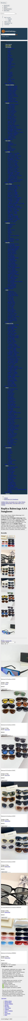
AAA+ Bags (9, 184)
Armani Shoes (11, 436)
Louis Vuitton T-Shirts (13, 324)
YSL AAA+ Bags (12, 191)
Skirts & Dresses (12, 91)
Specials (7, 1005)
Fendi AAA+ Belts (12, 163)
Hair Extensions (11, 149)
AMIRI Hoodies (12, 252)
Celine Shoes (11, 432)
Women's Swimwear (13, 89)
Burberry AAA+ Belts (13, 170)
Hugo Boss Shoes (12, 442)
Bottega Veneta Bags (13, 216)
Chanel (9, 52)
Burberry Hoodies (12, 253)
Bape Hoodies (11, 276)
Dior (9, 51)
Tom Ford (7, 729)
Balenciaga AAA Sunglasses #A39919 (8, 816)
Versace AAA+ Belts (13, 161)
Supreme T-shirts (12, 379)
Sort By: (3, 642)
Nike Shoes (10, 408)
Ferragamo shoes (12, 411)
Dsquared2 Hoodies (12, 264)
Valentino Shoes (12, 401)
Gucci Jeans (11, 298)
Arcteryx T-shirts (12, 384)
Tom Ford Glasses (12, 111)
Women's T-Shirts (12, 94)
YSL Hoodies (11, 283)
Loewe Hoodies (11, 263)
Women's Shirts (11, 93)
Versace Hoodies (12, 270)
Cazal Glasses (11, 136)
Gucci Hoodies (11, 245)
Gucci (9, 50)
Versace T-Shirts (12, 350)
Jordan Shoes (11, 414)
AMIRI (9, 62)
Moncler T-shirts (12, 330)
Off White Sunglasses (13, 133)
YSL (9, 71)
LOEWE (10, 68)
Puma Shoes (11, 430)
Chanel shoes (11, 394)
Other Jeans (10, 299)
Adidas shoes (11, 421)
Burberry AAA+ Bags (13, 195)
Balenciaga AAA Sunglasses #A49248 (8, 679)
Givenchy (10, 72)
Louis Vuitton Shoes (13, 389)
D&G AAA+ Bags (12, 213)
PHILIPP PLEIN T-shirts (14, 347)
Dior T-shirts (11, 329)
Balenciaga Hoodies (13, 249)
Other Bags (10, 214)
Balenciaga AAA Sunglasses (15, 129)
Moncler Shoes (11, 428)
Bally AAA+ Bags (12, 211)
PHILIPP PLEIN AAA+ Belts (15, 179)
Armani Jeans (11, 301)
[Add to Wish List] (8, 735)
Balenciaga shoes (12, 404)
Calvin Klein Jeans (12, 320)
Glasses (7, 103)
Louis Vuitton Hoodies (13, 244)
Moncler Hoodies (12, 251)
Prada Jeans (10, 306)
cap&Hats (10, 451)
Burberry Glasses (12, 126)
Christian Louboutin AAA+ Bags (16, 203)
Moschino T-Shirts (12, 369)
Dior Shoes (10, 391)
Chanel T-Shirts (11, 364)
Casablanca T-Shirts (12, 345)
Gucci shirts (10, 472)
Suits (9, 237)
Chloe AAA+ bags (12, 220)
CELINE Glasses (12, 119)
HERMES (10, 58)
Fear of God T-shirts (13, 362)
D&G (9, 69)
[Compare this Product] (9, 735)
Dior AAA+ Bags (12, 189)
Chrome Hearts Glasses (13, 125)
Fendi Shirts (11, 479)
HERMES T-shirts (12, 354)
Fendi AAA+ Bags (12, 196)
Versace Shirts (11, 471)
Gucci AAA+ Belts (12, 154)
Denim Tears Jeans (12, 319)
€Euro (5, 7)
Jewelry (9, 449)
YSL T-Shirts (11, 365)
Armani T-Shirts (12, 370)
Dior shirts (10, 470)
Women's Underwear (13, 96)
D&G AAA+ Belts (12, 171)
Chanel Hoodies (12, 269)
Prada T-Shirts (11, 334)
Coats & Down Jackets (13, 235)
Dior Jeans (10, 297)
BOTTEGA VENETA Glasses (15, 132)
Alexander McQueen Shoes (14, 418)
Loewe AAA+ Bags (13, 192)
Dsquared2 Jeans (12, 292)
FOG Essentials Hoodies (14, 267)
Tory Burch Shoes (12, 435)
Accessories (10, 143)
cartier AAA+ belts (12, 178)
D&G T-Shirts (11, 343)
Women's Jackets (12, 90)
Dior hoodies (11, 255)
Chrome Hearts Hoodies (14, 246)
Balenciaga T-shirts (12, 327)
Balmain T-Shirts (12, 348)
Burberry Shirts (11, 468)
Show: (2, 643)
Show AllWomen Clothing (11, 101)
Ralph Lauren (11, 79)
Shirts (9, 234)
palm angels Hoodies (13, 277)
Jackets (9, 231)
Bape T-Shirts (11, 377)
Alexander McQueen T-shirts (15, 368)
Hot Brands (8, 47)
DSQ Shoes (10, 443)
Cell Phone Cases (12, 144)
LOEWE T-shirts (12, 341)
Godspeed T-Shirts (12, 351)
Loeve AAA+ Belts (12, 164)
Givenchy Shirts (12, 483)
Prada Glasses (11, 108)
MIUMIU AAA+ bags (13, 210)
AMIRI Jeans (11, 291)
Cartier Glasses (11, 105)
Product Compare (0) (6, 641)
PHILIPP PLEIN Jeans (13, 316)
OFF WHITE (11, 66)
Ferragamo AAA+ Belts (13, 158)
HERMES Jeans (12, 317)
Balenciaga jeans (12, 311)
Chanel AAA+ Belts (13, 165)
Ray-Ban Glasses (12, 121)
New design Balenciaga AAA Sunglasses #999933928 (11, 907)
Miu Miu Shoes (11, 398)
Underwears (11, 238)
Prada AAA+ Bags (12, 193)
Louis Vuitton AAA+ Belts (14, 156)
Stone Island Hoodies (13, 271)
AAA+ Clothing (9, 1010)
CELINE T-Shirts (12, 355)
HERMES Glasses (12, 128)
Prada (9, 54)
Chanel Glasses (11, 110)
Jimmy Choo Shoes (12, 433)
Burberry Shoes (11, 405)
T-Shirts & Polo (11, 224)
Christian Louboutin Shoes (14, 412)
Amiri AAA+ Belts (12, 177)
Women (9, 147)
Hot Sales (8, 140)
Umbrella (10, 461)
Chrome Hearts (11, 64)
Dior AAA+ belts (12, 160)
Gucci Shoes (11, 390)
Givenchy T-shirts (12, 344)
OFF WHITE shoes (12, 415)
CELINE (10, 76)
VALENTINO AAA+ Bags (14, 207)
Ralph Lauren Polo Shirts (14, 357)
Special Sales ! (9, 503)
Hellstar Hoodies (12, 266)
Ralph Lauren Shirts (13, 488)
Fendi (9, 57)
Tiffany (9, 80)
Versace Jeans (11, 312)
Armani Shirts (11, 486)
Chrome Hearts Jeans (13, 295)
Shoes (9, 146)
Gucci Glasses (11, 107)
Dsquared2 (10, 75)
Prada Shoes (11, 396)
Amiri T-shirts (11, 331)
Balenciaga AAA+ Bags (14, 206)
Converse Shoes (12, 444)
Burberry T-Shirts (12, 333)
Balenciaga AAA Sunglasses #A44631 (8, 770)
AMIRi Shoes (11, 424)
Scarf (9, 454)
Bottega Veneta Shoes (13, 429)
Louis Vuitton (11, 48)
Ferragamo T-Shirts (12, 380)
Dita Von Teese (11, 122)
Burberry (10, 55)
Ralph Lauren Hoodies (13, 274)
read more (3, 998)
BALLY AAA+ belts (13, 157)
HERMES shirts (12, 478)
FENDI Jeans (11, 305)
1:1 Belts (8, 151)
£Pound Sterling (7, 9)
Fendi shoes (10, 397)
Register (10, 19)
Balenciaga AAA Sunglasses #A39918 (8, 861)
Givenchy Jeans (11, 315)
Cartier (9, 78)
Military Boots (8, 1001)
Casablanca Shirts (12, 475)
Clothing (8, 223)
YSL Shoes (10, 410)
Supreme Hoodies (12, 278)
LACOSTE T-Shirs (12, 358)
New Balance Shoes (13, 439)
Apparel (10, 142)
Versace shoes (11, 403)
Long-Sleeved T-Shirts (13, 239)
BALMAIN (11, 82)
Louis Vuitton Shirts (13, 467)
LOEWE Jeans (11, 304)
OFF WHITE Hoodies (13, 248)
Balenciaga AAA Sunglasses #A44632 (8, 724)
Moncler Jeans (11, 309)
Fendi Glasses (11, 118)
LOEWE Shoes (11, 422)
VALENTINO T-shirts (13, 359)
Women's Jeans (11, 100)
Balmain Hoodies (12, 287)
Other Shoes (11, 400)
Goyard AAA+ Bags (13, 202)
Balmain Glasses (12, 138)
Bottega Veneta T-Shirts (13, 376)
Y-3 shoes (10, 437)
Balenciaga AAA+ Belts (14, 172)
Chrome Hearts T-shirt (13, 336)
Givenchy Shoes (12, 417)
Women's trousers (12, 98)
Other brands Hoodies (13, 257)
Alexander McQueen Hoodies (15, 281)
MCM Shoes (11, 440)
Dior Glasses (11, 114)
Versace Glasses (11, 112)
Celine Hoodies (11, 262)
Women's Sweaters (12, 87)
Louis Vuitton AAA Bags (14, 185)
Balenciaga (10, 59)
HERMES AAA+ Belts (13, 153)
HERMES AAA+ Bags (13, 199)
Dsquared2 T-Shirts (12, 372)
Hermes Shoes (11, 393)
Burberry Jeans (11, 302)
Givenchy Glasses (12, 135)
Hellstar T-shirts (11, 340)
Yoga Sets (10, 97)
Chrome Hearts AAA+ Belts (15, 175)
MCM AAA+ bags (12, 209)
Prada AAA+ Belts (12, 168)
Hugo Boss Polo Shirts (13, 352)
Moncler (10, 61)
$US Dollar (6, 10)
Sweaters (10, 232)
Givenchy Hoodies (12, 260)
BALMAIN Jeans (12, 313)
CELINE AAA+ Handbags (14, 197)
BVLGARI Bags (12, 204)
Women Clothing (10, 84)
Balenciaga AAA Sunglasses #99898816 (8, 953)
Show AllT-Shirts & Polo (11, 386)
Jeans (9, 228)
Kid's (19, 503)
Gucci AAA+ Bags (12, 186)
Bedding (10, 463)
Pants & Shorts (11, 230)
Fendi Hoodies (11, 259)
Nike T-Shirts (11, 382)
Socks (9, 457)
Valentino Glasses (12, 131)
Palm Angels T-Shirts (13, 366)
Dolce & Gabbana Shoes (14, 407)
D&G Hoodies (11, 280)
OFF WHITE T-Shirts (13, 337)
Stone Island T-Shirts (13, 361)
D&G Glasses (11, 124)
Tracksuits (10, 225)
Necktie (9, 458)
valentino (10, 73)
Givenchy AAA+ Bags (13, 200)
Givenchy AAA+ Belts (13, 174)
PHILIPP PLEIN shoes (13, 425)
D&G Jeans (10, 308)
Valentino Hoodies (12, 273)
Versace (9, 65)
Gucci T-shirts (11, 326)
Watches (10, 456)
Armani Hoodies (12, 285)
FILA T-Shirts (11, 383)
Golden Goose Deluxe (13, 426)
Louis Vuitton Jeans (12, 294)
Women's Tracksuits (12, 86)
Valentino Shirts (11, 482)
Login (9, 20)
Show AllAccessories (10, 464)
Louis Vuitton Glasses (13, 104)
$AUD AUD (6, 5)
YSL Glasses (11, 115)
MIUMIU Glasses (12, 117)
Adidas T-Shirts (11, 375)
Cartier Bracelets (12, 460)
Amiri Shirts (11, 481)
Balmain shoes (11, 419)
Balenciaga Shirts (12, 485)
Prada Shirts (11, 477)
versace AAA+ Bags (13, 217)
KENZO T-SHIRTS (13, 373)
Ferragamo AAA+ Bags (13, 218)
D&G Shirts (11, 474)
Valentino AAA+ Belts (13, 167)
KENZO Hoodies (12, 284)
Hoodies (10, 227)
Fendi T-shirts (11, 338)
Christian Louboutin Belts (14, 181)
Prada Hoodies (11, 256)
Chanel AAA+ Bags (13, 188)
